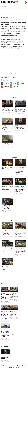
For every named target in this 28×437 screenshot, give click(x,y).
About (4, 366)
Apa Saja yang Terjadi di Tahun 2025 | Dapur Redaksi (7, 207)
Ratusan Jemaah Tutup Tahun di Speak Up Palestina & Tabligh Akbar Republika (20, 189)
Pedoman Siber (14, 367)
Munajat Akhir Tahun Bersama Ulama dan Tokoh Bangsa (7, 188)
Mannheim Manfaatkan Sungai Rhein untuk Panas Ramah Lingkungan (20, 109)
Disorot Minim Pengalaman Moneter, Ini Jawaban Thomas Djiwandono (5, 316)
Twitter (14, 83)
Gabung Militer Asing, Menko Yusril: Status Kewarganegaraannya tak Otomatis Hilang (7, 334)
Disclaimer (12, 366)
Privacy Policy (21, 366)
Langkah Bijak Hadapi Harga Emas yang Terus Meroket (7, 109)
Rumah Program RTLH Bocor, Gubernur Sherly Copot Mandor (5, 298)
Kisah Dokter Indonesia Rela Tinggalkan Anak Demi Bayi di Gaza (6, 232)
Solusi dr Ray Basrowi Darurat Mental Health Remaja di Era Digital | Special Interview (20, 170)
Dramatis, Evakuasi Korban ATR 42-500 (7, 144)
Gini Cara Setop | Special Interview (19, 127)
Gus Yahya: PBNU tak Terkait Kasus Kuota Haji (14, 297)
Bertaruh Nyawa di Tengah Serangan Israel (7, 250)
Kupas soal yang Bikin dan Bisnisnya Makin (20, 250)
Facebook (6, 83)
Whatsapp (22, 83)
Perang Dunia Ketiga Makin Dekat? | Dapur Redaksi (7, 169)
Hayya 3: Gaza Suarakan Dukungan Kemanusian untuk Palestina (20, 232)
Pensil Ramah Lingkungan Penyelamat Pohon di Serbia (7, 127)
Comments (6, 86)
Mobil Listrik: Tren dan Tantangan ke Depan (7, 268)
